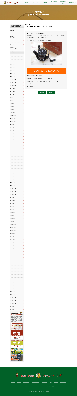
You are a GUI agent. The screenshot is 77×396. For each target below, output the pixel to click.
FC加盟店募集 (54, 2)
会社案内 (35, 2)
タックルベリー (11, 2)
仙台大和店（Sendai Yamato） (38, 13)
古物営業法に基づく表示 (49, 386)
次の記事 (50, 92)
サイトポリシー (38, 386)
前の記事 (42, 92)
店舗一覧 (26, 2)
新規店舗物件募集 (63, 2)
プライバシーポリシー (27, 386)
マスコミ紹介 (44, 382)
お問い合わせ (72, 2)
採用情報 (45, 2)
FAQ (51, 382)
